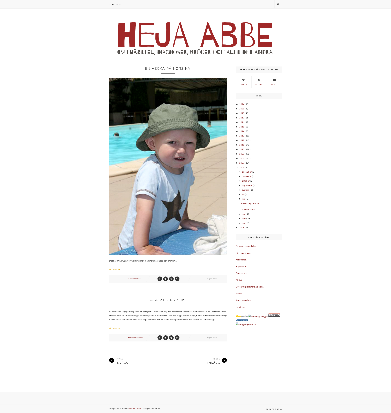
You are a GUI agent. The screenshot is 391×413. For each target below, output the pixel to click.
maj (244, 214)
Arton (239, 293)
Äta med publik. (168, 300)
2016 (242, 122)
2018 (242, 113)
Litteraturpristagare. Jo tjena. (250, 286)
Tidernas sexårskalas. (246, 246)
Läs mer (113, 269)
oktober (246, 180)
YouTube (274, 85)
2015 (242, 126)
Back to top (273, 409)
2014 (242, 131)
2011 (242, 144)
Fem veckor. (241, 273)
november (247, 176)
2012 (242, 140)
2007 (242, 162)
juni (244, 198)
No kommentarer (135, 337)
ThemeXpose (135, 408)
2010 (242, 149)
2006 (242, 167)
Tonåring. (240, 307)
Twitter (243, 85)
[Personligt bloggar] (258, 316)
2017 (242, 117)
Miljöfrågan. (241, 259)
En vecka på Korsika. (168, 68)
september (247, 185)
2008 (242, 158)
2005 (242, 227)
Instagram (258, 85)
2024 (242, 104)
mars (244, 223)
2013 (242, 135)
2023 (242, 108)
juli (243, 194)
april (244, 218)
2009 (242, 153)
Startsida (115, 4)
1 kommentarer (134, 279)
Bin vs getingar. (243, 253)
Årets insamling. (243, 300)
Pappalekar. (241, 266)
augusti (246, 189)
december (247, 171)
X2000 (239, 279)
